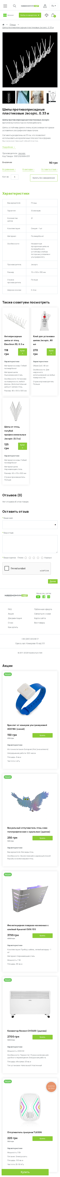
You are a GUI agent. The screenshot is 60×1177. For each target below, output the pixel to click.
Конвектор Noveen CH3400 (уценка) (27, 1031)
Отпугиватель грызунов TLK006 (24, 1132)
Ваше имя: (8, 518)
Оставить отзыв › (49, 169)
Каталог (11, 15)
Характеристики (15, 193)
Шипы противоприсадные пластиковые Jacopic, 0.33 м (28, 27)
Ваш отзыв (8, 533)
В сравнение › (9, 169)
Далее (53, 581)
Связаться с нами (42, 614)
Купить (25, 1172)
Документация (15, 618)
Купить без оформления (44, 178)
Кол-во (5, 177)
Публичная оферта (43, 609)
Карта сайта (40, 618)
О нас (10, 623)
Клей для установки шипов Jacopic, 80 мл (44, 340)
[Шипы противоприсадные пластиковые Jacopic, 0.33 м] (30, 86)
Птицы (13, 24)
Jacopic (22, 153)
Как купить (13, 627)
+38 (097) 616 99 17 (30, 639)
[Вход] (45, 6)
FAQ (10, 609)
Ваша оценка (10, 557)
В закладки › (28, 169)
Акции (11, 614)
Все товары (39, 623)
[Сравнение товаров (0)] (46, 15)
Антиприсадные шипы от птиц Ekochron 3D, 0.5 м (14, 340)
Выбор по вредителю (28, 15)
